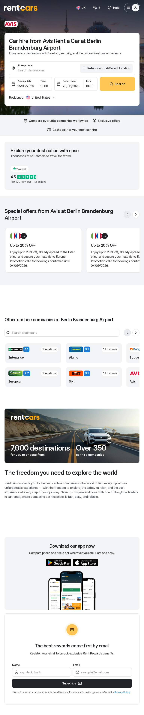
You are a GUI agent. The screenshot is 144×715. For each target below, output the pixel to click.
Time (43, 81)
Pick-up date (24, 81)
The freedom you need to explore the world (61, 472)
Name (16, 664)
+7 (23, 235)
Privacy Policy (123, 692)
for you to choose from (27, 455)
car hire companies (90, 455)
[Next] (136, 214)
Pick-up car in (24, 65)
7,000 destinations (40, 447)
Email (76, 664)
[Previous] (127, 214)
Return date (69, 81)
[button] (22, 169)
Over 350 (91, 447)
